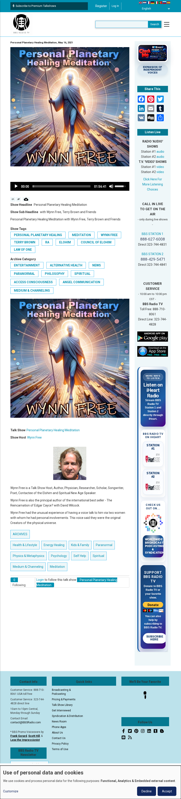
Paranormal (24, 273)
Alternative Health (66, 265)
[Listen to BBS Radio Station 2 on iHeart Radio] (153, 486)
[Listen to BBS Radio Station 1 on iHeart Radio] (153, 458)
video (160, 167)
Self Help (80, 556)
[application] (69, 186)
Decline (146, 791)
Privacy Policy (60, 743)
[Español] (169, 2)
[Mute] (111, 186)
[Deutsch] (153, 2)
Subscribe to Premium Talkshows (36, 6)
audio (160, 151)
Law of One (23, 249)
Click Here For (152, 179)
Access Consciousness (33, 282)
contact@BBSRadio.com (25, 722)
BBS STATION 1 (152, 234)
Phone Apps (59, 727)
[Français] (149, 2)
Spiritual (82, 273)
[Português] (161, 2)
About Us (57, 732)
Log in (115, 6)
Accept (167, 791)
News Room (59, 721)
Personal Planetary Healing (38, 235)
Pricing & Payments (63, 699)
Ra (47, 242)
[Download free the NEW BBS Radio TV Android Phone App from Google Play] (152, 336)
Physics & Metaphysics (28, 556)
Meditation (81, 235)
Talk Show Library (62, 705)
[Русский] (165, 2)
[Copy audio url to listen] (18, 199)
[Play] (16, 186)
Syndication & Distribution (67, 716)
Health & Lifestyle (25, 545)
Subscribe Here (154, 638)
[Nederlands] (145, 2)
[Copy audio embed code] (12, 199)
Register (101, 6)
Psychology (59, 556)
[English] (141, 2)
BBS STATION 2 (152, 254)
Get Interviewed (61, 710)
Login (40, 579)
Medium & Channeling (32, 290)
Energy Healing (54, 545)
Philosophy (54, 273)
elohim (65, 242)
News (96, 265)
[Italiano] (157, 2)
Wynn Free (109, 235)
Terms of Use (60, 749)
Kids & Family (80, 545)
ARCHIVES (20, 534)
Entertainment (27, 265)
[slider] (61, 186)
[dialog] (90, 782)
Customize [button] (10, 791)
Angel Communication (81, 282)
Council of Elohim (96, 242)
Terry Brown (24, 242)
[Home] (21, 24)
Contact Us (59, 738)
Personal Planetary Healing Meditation (53, 430)
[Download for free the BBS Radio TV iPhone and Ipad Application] (152, 351)
